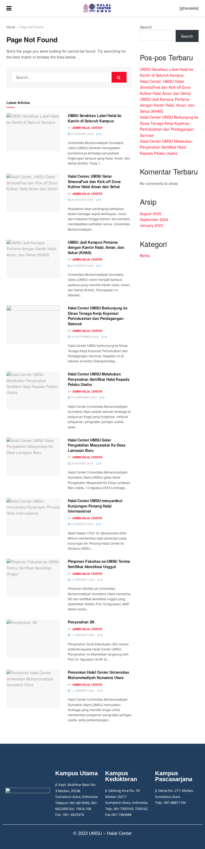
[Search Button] (119, 77)
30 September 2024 (84, 337)
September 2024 (154, 219)
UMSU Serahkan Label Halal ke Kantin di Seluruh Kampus (94, 118)
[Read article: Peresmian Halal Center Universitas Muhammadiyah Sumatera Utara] (33, 689)
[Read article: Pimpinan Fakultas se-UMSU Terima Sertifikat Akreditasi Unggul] (33, 578)
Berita (145, 255)
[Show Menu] (8, 8)
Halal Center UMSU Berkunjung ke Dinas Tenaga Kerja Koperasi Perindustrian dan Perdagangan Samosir (97, 315)
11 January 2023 (82, 635)
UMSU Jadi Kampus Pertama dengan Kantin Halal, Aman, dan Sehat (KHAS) (96, 247)
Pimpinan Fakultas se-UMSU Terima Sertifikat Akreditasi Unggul (99, 564)
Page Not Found (31, 27)
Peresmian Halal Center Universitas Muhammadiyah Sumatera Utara (98, 674)
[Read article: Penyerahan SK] (33, 638)
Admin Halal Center (87, 128)
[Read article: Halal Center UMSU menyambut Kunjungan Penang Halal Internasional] (33, 517)
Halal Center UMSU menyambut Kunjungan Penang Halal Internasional (95, 506)
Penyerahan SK (81, 622)
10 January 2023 (82, 579)
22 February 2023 (83, 397)
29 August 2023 (81, 463)
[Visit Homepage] (95, 8)
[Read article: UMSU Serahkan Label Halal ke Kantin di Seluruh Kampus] (33, 132)
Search (146, 27)
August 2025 (150, 213)
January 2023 (151, 225)
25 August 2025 (81, 134)
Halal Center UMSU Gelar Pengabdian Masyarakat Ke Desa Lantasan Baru (96, 445)
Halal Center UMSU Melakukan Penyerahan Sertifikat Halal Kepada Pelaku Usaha (98, 379)
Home (10, 27)
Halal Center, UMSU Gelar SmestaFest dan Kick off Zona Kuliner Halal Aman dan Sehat (94, 181)
